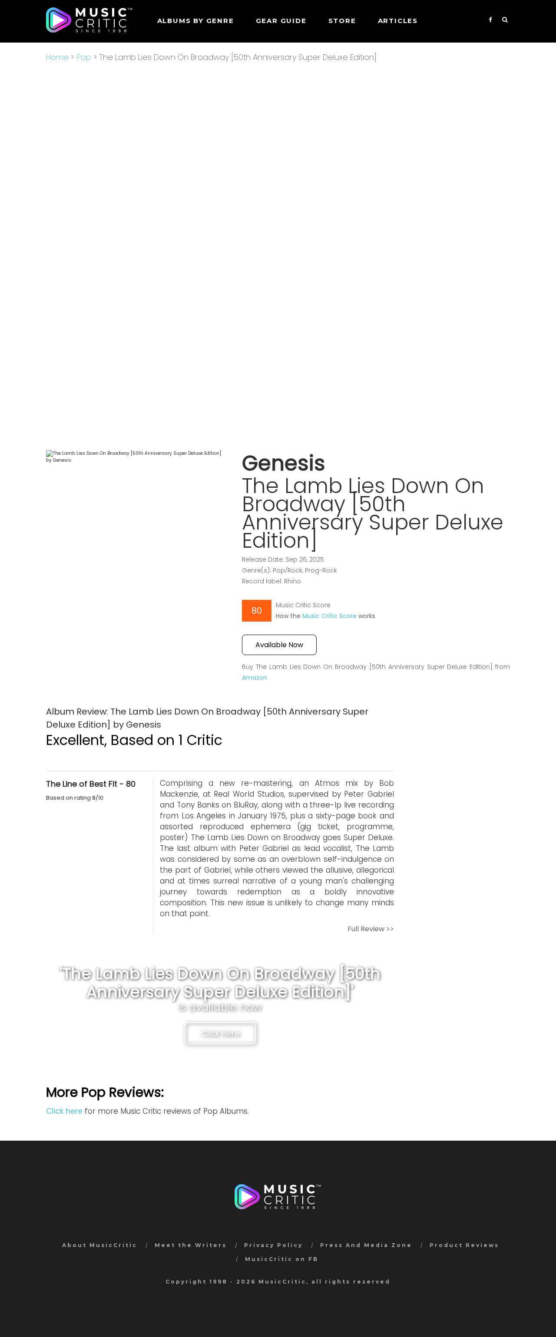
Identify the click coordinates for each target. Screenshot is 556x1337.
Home (57, 57)
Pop (83, 57)
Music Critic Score (329, 616)
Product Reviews (464, 1245)
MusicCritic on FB (281, 1259)
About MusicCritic (99, 1245)
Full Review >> (371, 929)
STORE (342, 21)
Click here (64, 1111)
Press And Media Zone (366, 1245)
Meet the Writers (191, 1245)
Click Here (220, 1033)
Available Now (279, 645)
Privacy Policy (273, 1245)
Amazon (254, 677)
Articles (398, 21)
